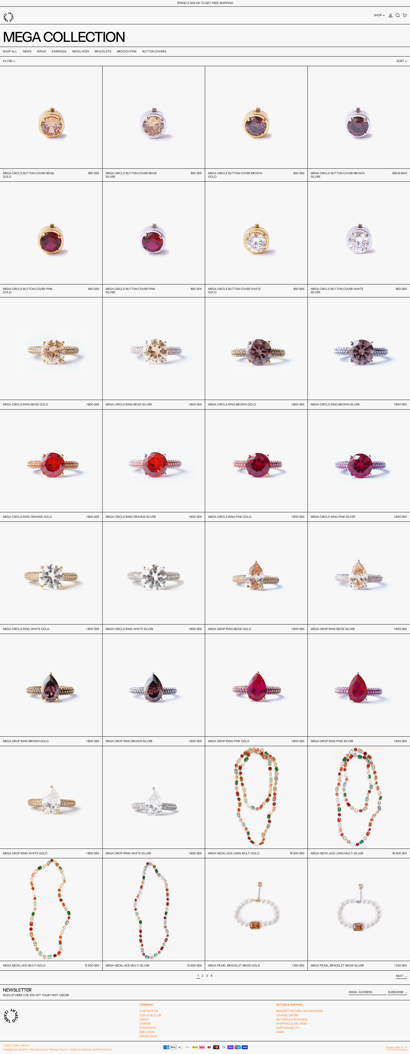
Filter (7, 61)
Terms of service (80, 1049)
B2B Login (146, 1032)
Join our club (150, 1015)
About (144, 1019)
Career (145, 1023)
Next (400, 976)
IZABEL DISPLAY (20, 1045)
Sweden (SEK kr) (395, 1047)
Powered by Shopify (16, 1049)
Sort (400, 61)
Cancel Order (287, 1015)
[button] (398, 15)
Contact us (148, 1011)
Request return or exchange (299, 1011)
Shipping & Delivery (291, 1023)
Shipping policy (102, 1049)
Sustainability (287, 1028)
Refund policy (39, 1049)
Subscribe (396, 992)
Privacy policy (59, 1049)
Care (280, 1032)
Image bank (148, 1036)
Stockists (147, 1028)
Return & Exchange (291, 1019)
